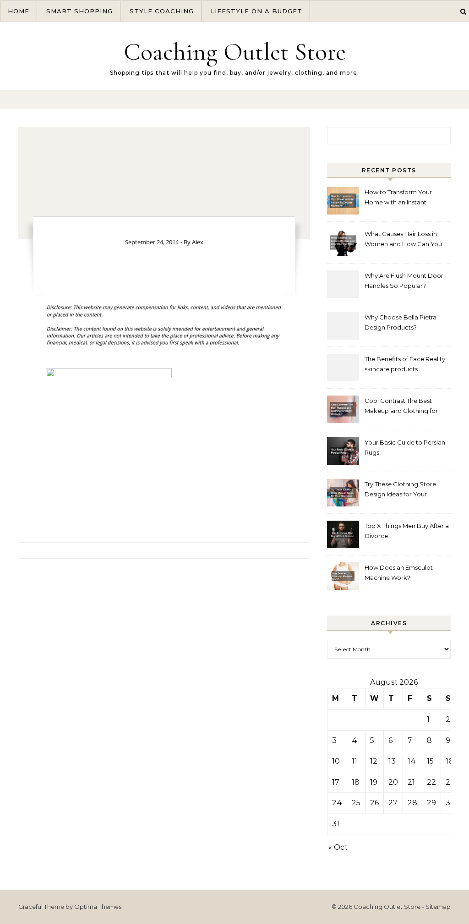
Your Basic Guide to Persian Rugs (405, 447)
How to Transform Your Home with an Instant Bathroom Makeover (398, 198)
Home (18, 11)
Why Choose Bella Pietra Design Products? (400, 322)
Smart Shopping (79, 11)
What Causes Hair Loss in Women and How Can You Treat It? (403, 240)
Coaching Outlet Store (235, 51)
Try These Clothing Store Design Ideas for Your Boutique (400, 490)
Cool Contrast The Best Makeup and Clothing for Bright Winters (401, 407)
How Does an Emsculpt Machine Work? (399, 572)
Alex (197, 242)
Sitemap (438, 906)
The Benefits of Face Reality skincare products (405, 364)
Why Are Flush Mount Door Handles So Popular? (404, 280)
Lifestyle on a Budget (256, 11)
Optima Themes (97, 906)
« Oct (338, 847)
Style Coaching (162, 11)
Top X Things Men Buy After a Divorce (407, 530)
